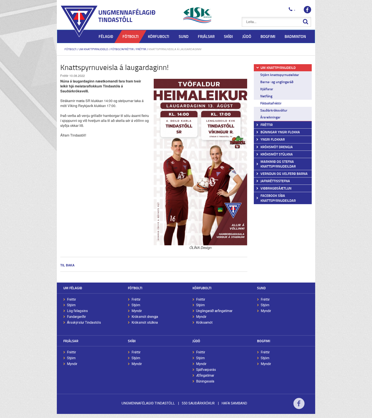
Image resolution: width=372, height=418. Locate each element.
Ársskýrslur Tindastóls (84, 322)
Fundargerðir (76, 317)
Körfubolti (201, 287)
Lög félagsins (77, 311)
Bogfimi (263, 340)
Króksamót (204, 322)
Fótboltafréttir (122, 49)
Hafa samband (234, 403)
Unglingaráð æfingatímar (214, 311)
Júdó (196, 340)
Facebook (298, 406)
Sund (261, 287)
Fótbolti (70, 49)
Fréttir (141, 49)
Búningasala (205, 381)
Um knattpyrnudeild (93, 49)
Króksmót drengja (145, 317)
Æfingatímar (205, 375)
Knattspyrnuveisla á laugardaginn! (175, 49)
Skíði (132, 340)
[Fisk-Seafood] (197, 15)
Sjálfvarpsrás (206, 370)
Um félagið (72, 287)
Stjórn (71, 305)
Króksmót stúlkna (145, 322)
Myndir (137, 311)
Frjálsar (70, 340)
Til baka (67, 265)
